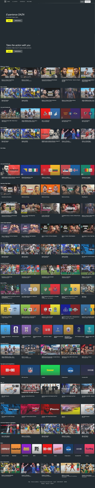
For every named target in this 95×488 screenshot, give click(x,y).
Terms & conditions (35, 481)
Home (8, 1)
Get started (88, 1)
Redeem (43, 483)
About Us (47, 483)
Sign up (9, 20)
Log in (82, 1)
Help (29, 481)
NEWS (65, 481)
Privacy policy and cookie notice (46, 481)
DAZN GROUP (60, 481)
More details (18, 20)
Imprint (54, 481)
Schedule (22, 1)
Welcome (29, 1)
